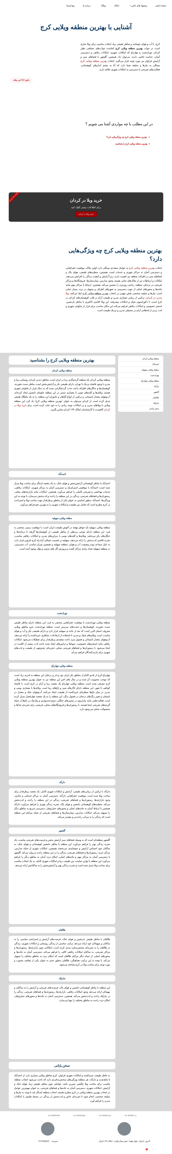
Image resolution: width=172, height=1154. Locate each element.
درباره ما (87, 5)
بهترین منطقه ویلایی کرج (93, 61)
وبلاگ (103, 5)
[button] (21, 80)
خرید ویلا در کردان (86, 214)
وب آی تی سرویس (131, 1149)
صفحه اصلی (160, 5)
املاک (116, 5)
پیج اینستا (70, 5)
